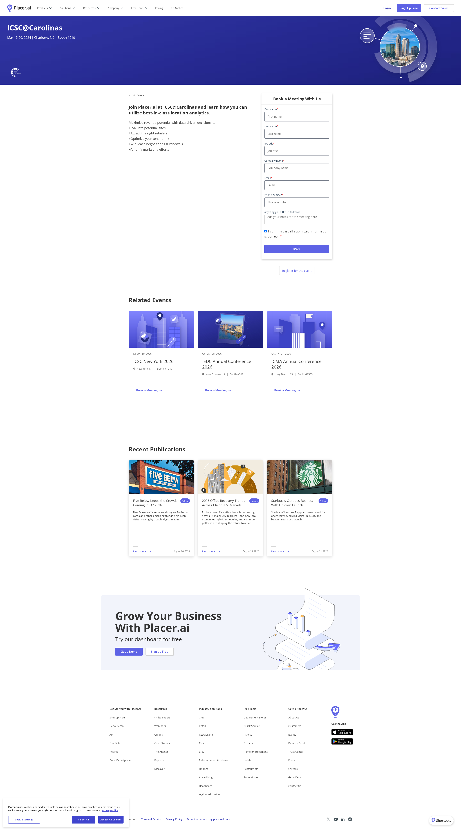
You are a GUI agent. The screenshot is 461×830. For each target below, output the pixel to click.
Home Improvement (256, 751)
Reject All (83, 819)
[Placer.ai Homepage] (19, 8)
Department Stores (255, 717)
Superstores (251, 777)
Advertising (206, 777)
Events (292, 734)
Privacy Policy (174, 819)
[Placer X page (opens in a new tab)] (328, 819)
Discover (159, 769)
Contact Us (294, 786)
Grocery (248, 743)
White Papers (162, 717)
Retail (202, 726)
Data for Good (296, 743)
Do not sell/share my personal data (208, 819)
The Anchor (161, 751)
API (111, 734)
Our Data (114, 743)
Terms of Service (151, 819)
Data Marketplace (120, 760)
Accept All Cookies (111, 819)
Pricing (159, 8)
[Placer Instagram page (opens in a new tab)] (350, 819)
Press (291, 760)
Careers (293, 769)
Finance (203, 769)
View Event (175, 390)
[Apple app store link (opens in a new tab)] (342, 732)
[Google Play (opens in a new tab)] (342, 741)
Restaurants (206, 734)
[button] (44, 8)
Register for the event (297, 271)
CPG (201, 751)
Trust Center (295, 751)
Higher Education (209, 794)
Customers (294, 726)
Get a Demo (129, 652)
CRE (201, 717)
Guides (158, 734)
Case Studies (162, 743)
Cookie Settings (24, 819)
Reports (159, 760)
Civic (202, 743)
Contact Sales (439, 8)
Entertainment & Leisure (214, 760)
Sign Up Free (409, 8)
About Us (293, 717)
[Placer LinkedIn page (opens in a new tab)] (343, 819)
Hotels (247, 760)
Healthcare (205, 786)
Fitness (248, 734)
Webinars (160, 726)
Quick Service (252, 726)
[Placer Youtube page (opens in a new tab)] (336, 819)
